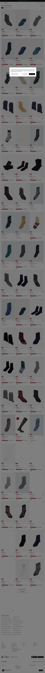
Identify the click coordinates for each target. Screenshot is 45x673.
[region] (22, 72)
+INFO (20, 71)
